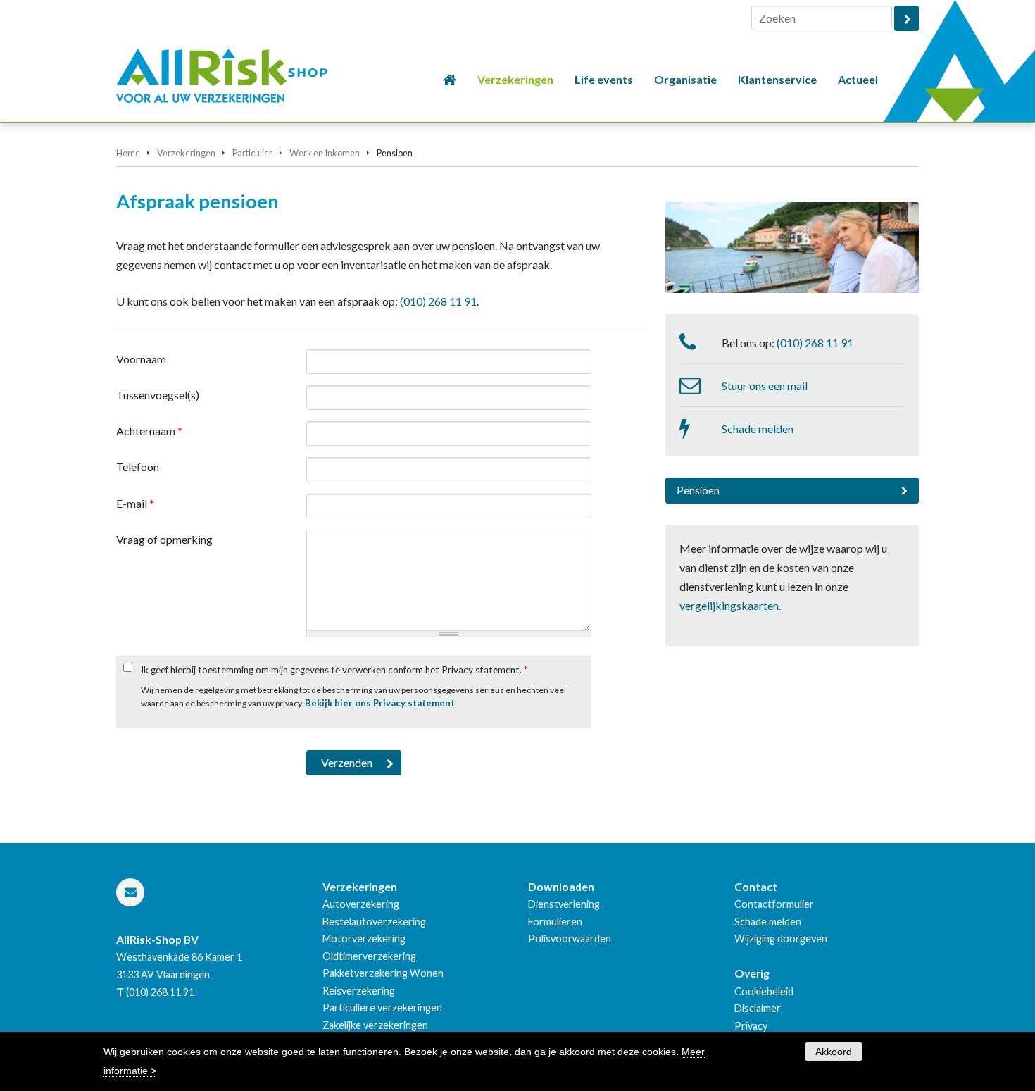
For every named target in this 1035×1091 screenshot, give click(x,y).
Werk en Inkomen (324, 152)
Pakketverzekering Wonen (383, 973)
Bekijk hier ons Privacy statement (380, 703)
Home (128, 152)
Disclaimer (757, 1008)
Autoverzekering (360, 904)
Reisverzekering (358, 991)
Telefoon (137, 466)
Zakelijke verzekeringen (375, 1025)
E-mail (135, 503)
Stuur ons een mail (765, 385)
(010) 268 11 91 (438, 301)
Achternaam (149, 430)
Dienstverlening (564, 904)
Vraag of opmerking (164, 539)
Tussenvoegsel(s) (157, 394)
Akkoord (833, 1051)
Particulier (252, 152)
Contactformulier (774, 904)
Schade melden (758, 428)
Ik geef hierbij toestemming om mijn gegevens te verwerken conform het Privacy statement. (334, 669)
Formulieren (555, 922)
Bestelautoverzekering (374, 922)
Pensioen (698, 491)
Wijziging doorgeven (780, 939)
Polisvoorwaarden (569, 939)
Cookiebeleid (764, 991)
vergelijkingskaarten (729, 605)
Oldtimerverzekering (369, 956)
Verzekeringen (186, 152)
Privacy (750, 1026)
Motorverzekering (364, 939)
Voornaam (141, 359)
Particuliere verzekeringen (382, 1008)
